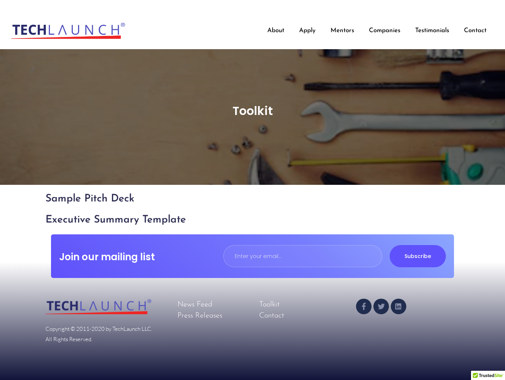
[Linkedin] (398, 306)
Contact (475, 30)
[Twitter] (381, 306)
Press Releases (199, 315)
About (275, 30)
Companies (384, 30)
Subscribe (417, 256)
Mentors (342, 30)
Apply (307, 30)
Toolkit (269, 304)
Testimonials (432, 30)
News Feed (194, 304)
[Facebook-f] (364, 306)
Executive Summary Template (115, 220)
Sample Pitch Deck (89, 199)
